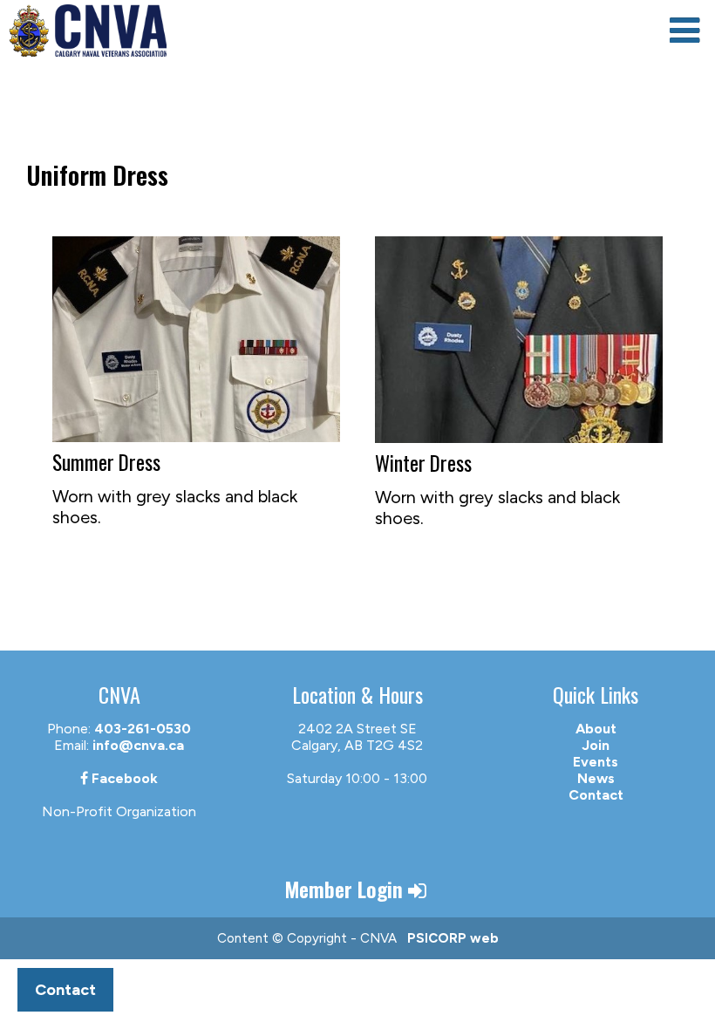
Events (595, 761)
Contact (596, 795)
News (596, 778)
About (595, 728)
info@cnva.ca (138, 745)
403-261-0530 (142, 728)
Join (595, 745)
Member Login (346, 888)
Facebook (123, 778)
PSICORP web (453, 938)
